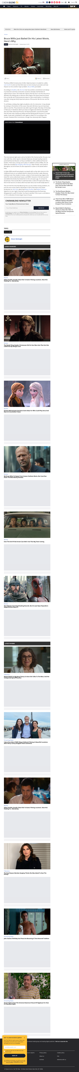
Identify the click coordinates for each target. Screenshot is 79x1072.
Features (15, 6)
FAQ (58, 1056)
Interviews (40, 6)
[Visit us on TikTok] (59, 2)
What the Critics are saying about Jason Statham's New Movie (30, 29)
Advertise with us (61, 1059)
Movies (27, 6)
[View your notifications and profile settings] (68, 2)
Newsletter (47, 78)
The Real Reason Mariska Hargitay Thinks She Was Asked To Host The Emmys (64, 193)
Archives (42, 1059)
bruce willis (8, 232)
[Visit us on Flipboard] (57, 2)
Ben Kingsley (19, 164)
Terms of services (24, 212)
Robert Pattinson (41, 189)
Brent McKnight (14, 44)
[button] (74, 2)
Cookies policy (60, 1052)
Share (7, 78)
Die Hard (22, 90)
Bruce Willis (31, 87)
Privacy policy (43, 1052)
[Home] (4, 6)
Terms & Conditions (9, 1062)
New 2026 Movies (55, 29)
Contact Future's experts (28, 1052)
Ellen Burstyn (27, 164)
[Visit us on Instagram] (52, 2)
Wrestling (48, 6)
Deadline (14, 90)
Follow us (39, 78)
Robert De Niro (29, 189)
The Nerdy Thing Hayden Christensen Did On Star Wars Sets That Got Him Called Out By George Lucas (64, 184)
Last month (7, 85)
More (55, 6)
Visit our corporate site (61, 1041)
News (9, 6)
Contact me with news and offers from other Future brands (14, 1051)
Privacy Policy (16, 1061)
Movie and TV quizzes (70, 29)
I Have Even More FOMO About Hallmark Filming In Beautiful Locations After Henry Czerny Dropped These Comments (64, 201)
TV (21, 6)
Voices (33, 6)
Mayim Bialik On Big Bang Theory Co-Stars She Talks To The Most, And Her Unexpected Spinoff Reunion (64, 210)
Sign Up (14, 1055)
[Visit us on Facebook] (47, 2)
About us (42, 1056)
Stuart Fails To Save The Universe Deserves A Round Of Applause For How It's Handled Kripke (64, 175)
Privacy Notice (8, 213)
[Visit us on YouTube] (54, 2)
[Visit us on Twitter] (49, 2)
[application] (27, 137)
